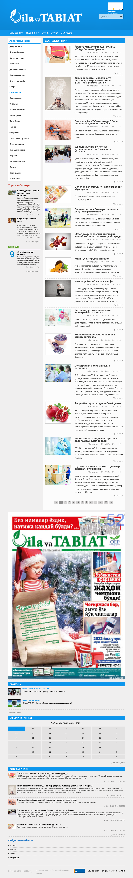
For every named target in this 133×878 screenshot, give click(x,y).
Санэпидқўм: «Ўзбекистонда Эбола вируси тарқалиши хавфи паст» (47, 800)
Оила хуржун (15, 98)
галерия (104, 871)
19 (83, 747)
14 (50, 752)
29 (50, 743)
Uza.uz (13, 845)
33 (106, 502)
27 (83, 743)
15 (33, 752)
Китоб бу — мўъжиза (19, 138)
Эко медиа (66, 32)
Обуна (45, 32)
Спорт (12, 87)
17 (116, 747)
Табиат (12, 127)
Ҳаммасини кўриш (33, 242)
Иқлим (12, 167)
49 (66, 729)
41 (83, 733)
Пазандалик (15, 173)
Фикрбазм (14, 132)
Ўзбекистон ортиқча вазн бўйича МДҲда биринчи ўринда (42, 773)
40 (100, 733)
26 (100, 743)
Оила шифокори (17, 150)
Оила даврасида (20, 871)
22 (50, 747)
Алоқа (54, 32)
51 (33, 729)
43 (50, 733)
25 (116, 743)
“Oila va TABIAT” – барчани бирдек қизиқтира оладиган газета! (47, 703)
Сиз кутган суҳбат (17, 81)
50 (50, 729)
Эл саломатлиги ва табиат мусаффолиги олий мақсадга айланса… (46, 810)
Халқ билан (15, 121)
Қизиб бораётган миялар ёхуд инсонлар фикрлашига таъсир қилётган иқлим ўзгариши (55, 786)
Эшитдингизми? (17, 110)
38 (16, 738)
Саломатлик (93, 52)
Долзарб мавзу (16, 52)
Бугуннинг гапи (16, 58)
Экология (14, 64)
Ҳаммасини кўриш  (15, 712)
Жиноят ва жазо (17, 161)
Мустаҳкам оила (17, 75)
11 (66, 752)
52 (16, 729)
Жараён (13, 155)
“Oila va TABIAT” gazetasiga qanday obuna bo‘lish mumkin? (44, 691)
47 (100, 729)
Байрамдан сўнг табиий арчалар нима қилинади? (28, 193)
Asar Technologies (55, 870)
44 (33, 733)
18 (100, 747)
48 (83, 729)
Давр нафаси (15, 46)
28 (66, 743)
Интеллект (14, 178)
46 (116, 729)
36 (50, 738)
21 (66, 747)
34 (83, 738)
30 (33, 743)
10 (83, 752)
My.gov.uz (14, 858)
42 (66, 733)
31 (16, 743)
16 (16, 752)
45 (16, 733)
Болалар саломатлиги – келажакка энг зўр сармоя (39, 824)
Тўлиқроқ (118, 73)
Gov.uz (13, 853)
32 (100, 502)
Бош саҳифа (16, 32)
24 (16, 747)
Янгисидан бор (16, 144)
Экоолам (13, 104)
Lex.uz (13, 849)
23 (33, 747)
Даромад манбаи (17, 69)
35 (66, 738)
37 (33, 738)
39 (116, 733)
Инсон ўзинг (15, 115)
